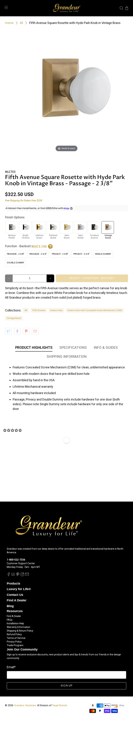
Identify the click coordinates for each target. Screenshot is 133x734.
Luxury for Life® (19, 589)
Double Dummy (15, 262)
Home (9, 22)
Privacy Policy (14, 641)
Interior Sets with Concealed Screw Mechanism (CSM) (95, 310)
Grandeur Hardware (25, 705)
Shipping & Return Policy (20, 630)
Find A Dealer (16, 600)
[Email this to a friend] (35, 331)
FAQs (9, 619)
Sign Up (66, 685)
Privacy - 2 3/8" (60, 254)
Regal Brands (59, 705)
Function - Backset (26, 246)
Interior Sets (56, 310)
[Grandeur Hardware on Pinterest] (18, 575)
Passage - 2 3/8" (15, 254)
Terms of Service (16, 638)
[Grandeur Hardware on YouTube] (13, 575)
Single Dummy (103, 254)
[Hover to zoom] (66, 91)
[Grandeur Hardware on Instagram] (22, 575)
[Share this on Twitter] (8, 331)
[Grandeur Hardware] (66, 8)
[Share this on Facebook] (17, 331)
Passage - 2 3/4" (38, 254)
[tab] (33, 348)
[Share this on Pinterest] (26, 331)
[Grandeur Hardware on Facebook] (9, 575)
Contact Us (15, 595)
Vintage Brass (14, 318)
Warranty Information (18, 627)
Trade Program (15, 645)
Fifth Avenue (38, 310)
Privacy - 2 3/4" (81, 254)
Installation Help (15, 623)
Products (13, 583)
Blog (10, 606)
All (21, 22)
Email (11, 667)
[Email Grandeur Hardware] (27, 575)
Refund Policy (14, 634)
